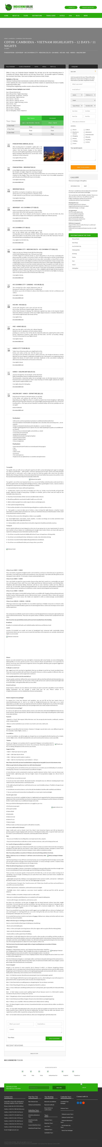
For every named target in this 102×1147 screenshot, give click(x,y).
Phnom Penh (75, 239)
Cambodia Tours (48, 1132)
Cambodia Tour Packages (24, 38)
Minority (88, 137)
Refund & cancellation (50, 1101)
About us (15, 15)
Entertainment (90, 134)
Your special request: (76, 148)
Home (6, 15)
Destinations (37, 15)
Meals (44, 66)
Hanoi (73, 264)
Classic (74, 129)
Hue (73, 261)
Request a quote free (88, 7)
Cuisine (88, 142)
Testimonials (20, 20)
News (86, 15)
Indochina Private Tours (34, 1128)
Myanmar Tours (48, 1123)
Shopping (75, 136)
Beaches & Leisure (75, 133)
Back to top (34, 1053)
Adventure (88, 132)
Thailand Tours (48, 1129)
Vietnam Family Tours (67, 1117)
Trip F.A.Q (53, 66)
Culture (88, 129)
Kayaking (88, 139)
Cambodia (12, 38)
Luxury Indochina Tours (34, 1125)
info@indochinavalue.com (13, 691)
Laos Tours (47, 1126)
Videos (8, 20)
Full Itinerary (10, 66)
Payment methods (49, 1105)
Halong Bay (75, 268)
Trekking (75, 141)
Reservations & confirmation (48, 1108)
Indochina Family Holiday (32, 1121)
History (75, 138)
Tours (25, 15)
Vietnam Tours (48, 1120)
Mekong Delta (76, 250)
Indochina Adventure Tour (34, 1116)
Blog (78, 15)
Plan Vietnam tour (33, 1101)
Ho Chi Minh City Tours (66, 1126)
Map (85, 186)
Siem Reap (75, 242)
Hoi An (74, 257)
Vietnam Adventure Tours (66, 1121)
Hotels (62, 15)
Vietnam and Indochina (34, 1105)
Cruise (74, 143)
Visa (70, 15)
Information (75, 186)
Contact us (71, 7)
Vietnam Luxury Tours (67, 1114)
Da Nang (74, 253)
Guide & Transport (25, 66)
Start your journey (83, 167)
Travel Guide (50, 15)
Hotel (36, 66)
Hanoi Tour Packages (67, 1130)
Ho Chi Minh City (76, 246)
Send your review (54, 1038)
